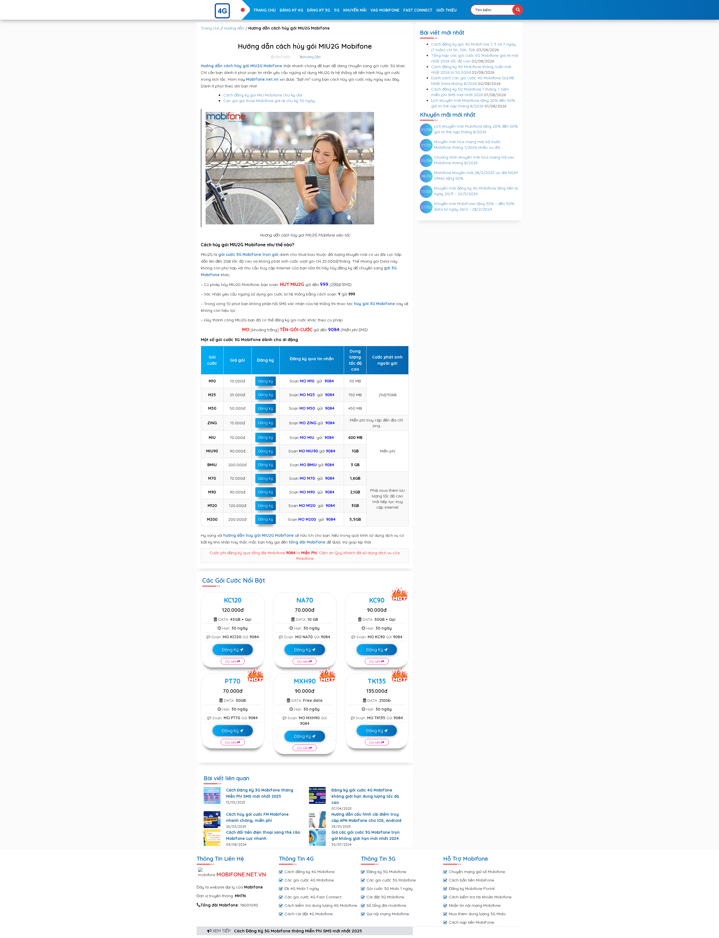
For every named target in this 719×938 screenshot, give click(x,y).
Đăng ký (265, 381)
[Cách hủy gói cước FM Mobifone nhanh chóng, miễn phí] (212, 819)
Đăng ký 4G (291, 10)
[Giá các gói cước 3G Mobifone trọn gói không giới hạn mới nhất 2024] (317, 837)
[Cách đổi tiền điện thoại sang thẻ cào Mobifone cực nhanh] (212, 837)
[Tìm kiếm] (517, 9)
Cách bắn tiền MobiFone (471, 880)
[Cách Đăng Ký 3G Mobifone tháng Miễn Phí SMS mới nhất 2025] (212, 795)
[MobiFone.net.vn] (222, 11)
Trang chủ (264, 10)
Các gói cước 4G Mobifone (309, 880)
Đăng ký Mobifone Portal (472, 888)
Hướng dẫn (234, 28)
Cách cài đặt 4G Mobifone (309, 913)
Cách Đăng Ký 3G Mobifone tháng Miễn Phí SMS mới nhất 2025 (298, 931)
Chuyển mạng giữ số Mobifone (477, 871)
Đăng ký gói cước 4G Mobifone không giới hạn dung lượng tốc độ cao (365, 796)
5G (336, 10)
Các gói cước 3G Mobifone (391, 880)
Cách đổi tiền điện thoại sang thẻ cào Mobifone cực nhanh (263, 835)
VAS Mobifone (384, 10)
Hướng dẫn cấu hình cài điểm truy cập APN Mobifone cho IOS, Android (366, 817)
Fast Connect (417, 10)
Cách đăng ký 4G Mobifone (310, 871)
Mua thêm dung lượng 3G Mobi (477, 913)
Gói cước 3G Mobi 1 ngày (390, 888)
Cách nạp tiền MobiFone (471, 922)
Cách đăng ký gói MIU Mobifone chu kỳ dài (262, 95)
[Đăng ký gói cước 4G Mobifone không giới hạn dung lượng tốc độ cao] (317, 795)
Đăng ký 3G (318, 10)
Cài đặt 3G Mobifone (385, 896)
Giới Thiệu (446, 10)
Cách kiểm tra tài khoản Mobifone (480, 896)
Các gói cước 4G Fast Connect (313, 896)
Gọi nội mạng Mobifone (388, 913)
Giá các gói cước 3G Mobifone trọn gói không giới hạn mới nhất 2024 (365, 835)
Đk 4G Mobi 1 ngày (302, 888)
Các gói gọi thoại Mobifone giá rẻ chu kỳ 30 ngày (269, 100)
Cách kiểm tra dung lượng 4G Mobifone (321, 905)
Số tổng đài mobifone (386, 905)
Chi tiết (231, 661)
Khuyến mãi (355, 10)
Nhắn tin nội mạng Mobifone (474, 905)
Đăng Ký (231, 649)
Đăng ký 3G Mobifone (386, 871)
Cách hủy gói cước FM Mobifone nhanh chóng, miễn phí (257, 817)
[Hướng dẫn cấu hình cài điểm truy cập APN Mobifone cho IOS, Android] (317, 819)
